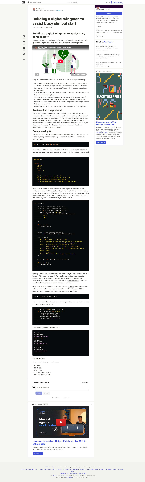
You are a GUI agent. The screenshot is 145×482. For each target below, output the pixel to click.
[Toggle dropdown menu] (91, 404)
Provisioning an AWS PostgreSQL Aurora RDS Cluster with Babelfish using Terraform (108, 56)
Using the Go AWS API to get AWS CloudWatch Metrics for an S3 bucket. (107, 48)
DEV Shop (120, 469)
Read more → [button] (38, 453)
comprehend (48, 27)
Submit (39, 393)
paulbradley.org (59, 10)
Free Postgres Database (111, 469)
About (96, 469)
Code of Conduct (56, 397)
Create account (117, 2)
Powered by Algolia (71, 2)
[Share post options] (24, 59)
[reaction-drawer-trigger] (24, 36)
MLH (72, 471)
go (34, 27)
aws (41, 27)
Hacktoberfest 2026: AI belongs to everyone (106, 123)
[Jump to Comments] (24, 42)
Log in (108, 2)
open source (63, 475)
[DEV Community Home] (23, 2)
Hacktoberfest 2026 (102, 133)
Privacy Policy (73, 473)
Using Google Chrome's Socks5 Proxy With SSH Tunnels (108, 64)
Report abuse (66, 397)
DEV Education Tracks (49, 469)
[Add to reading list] (24, 48)
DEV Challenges (29, 469)
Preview (46, 393)
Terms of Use (81, 473)
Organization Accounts (78, 469)
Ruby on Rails (69, 477)
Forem (54, 475)
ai (37, 27)
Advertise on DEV (67, 469)
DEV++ (36, 469)
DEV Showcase (89, 469)
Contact (101, 469)
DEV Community (50, 467)
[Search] (28, 2)
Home (22, 469)
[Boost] (24, 53)
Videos (41, 469)
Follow (109, 13)
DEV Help (59, 469)
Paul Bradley (40, 9)
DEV (78, 475)
